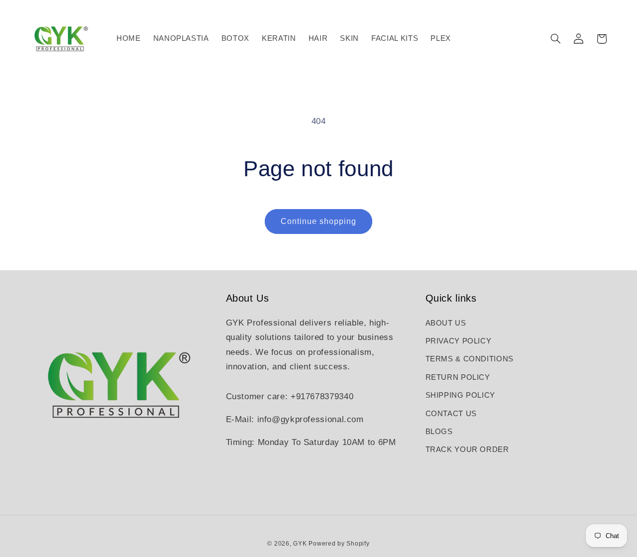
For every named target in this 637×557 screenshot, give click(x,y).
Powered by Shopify (339, 544)
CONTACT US (451, 414)
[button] (555, 38)
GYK (301, 544)
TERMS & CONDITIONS (469, 359)
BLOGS (439, 432)
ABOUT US (445, 323)
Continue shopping (319, 221)
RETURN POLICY (457, 377)
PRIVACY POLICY (458, 341)
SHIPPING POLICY (460, 395)
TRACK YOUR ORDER (467, 449)
